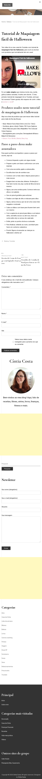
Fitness (4, 642)
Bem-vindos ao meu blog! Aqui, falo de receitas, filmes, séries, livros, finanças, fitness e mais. (21, 401)
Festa (3, 658)
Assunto (4, 507)
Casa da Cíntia (6, 617)
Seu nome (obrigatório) (9, 489)
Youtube (12, 241)
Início (3, 700)
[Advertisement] (21, 435)
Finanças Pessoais (7, 727)
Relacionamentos (7, 666)
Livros (3, 633)
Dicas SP (4, 650)
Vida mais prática (7, 735)
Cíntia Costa (21, 361)
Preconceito (5, 670)
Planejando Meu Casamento (11, 763)
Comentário (6, 287)
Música (4, 625)
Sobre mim (5, 704)
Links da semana (7, 621)
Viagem (4, 646)
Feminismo (5, 654)
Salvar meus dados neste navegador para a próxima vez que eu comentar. (26, 341)
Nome (4, 313)
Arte (3, 613)
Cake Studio (5, 759)
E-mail (4, 322)
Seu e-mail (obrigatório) (10, 498)
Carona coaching (7, 638)
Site (3, 331)
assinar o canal (8, 102)
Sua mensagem (7, 515)
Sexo (3, 662)
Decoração (5, 719)
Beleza (6, 241)
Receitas (4, 731)
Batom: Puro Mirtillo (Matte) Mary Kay (15, 138)
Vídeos (4, 739)
